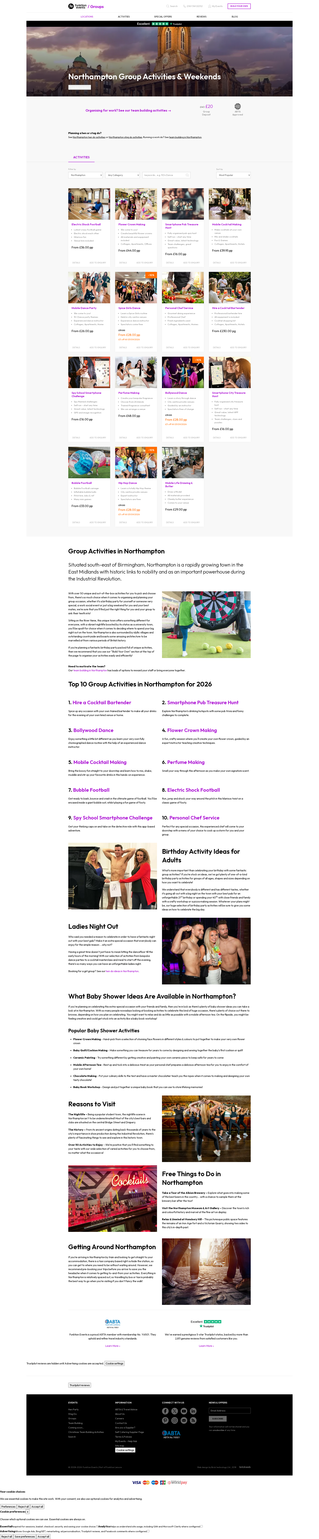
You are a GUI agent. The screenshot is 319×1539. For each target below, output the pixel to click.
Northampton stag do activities (125, 137)
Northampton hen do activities (89, 137)
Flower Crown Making (192, 730)
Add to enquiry (98, 262)
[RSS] (193, 1420)
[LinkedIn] (193, 1411)
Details (76, 262)
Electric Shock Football (193, 790)
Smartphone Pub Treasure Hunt (203, 702)
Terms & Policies (123, 1436)
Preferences (8, 1506)
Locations (87, 16)
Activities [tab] (81, 157)
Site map (119, 1445)
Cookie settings (114, 1363)
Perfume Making (186, 762)
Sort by (219, 169)
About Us (120, 1413)
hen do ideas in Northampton (122, 971)
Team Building (75, 1423)
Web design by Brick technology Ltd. (214, 1467)
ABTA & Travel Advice (126, 1409)
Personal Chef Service (194, 817)
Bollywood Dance (93, 730)
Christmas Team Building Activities (86, 1432)
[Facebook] (165, 1411)
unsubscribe (218, 1430)
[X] (174, 1411)
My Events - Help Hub (126, 1441)
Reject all (23, 1506)
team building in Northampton (185, 137)
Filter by (72, 169)
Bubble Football (91, 790)
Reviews (202, 16)
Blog (235, 16)
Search (72, 1436)
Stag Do (72, 1413)
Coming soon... (76, 1427)
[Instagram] (174, 1420)
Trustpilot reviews (80, 87)
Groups (97, 6)
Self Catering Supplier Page (129, 1432)
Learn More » (112, 1345)
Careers (119, 1418)
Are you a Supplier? (125, 1427)
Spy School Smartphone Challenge (113, 817)
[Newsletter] (184, 1420)
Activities (124, 16)
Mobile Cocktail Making (100, 762)
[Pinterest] (165, 1420)
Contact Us (121, 1423)
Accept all (37, 1506)
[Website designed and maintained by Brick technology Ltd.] (245, 1467)
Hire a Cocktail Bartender (102, 702)
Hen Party (73, 1409)
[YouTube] (184, 1411)
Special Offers (163, 16)
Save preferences (25, 1536)
